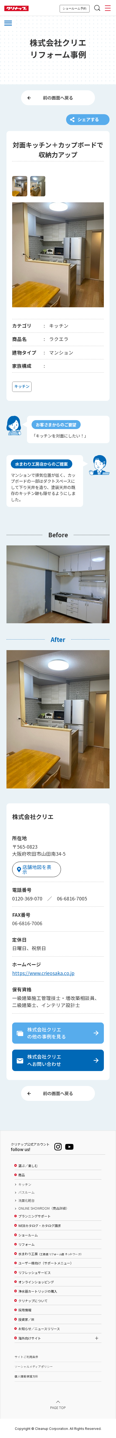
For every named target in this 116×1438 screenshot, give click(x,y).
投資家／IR (26, 1319)
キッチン (24, 1184)
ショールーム (28, 1235)
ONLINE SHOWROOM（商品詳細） (43, 1208)
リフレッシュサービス (34, 1272)
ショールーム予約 (74, 8)
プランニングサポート (34, 1216)
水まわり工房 (50, 1254)
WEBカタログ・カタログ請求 (39, 1225)
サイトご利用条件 (26, 1357)
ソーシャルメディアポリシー (34, 1366)
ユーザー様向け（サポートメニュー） (45, 1263)
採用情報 (24, 1310)
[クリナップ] (16, 8)
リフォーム (26, 1244)
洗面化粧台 (26, 1200)
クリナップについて (32, 1301)
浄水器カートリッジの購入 (37, 1291)
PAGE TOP (58, 1407)
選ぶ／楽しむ (28, 1166)
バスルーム (26, 1192)
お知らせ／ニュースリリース (39, 1329)
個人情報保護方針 (26, 1376)
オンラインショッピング (36, 1282)
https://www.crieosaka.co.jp (43, 973)
